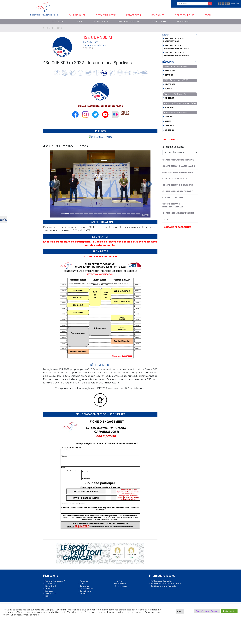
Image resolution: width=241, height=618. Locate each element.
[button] (51, 184)
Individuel (169, 70)
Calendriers (100, 21)
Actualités (58, 21)
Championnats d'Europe (177, 191)
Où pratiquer (77, 15)
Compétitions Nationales (178, 166)
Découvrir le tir (106, 15)
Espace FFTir (133, 15)
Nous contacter (121, 586)
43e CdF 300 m (97, 37)
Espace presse (120, 583)
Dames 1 (168, 121)
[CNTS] (3, 219)
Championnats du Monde (178, 213)
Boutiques (157, 15)
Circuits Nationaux (174, 178)
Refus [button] (179, 611)
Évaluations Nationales (177, 172)
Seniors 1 (169, 98)
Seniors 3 (169, 117)
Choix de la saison (173, 147)
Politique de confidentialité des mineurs (166, 583)
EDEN (208, 15)
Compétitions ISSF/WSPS (177, 185)
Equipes (168, 75)
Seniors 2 (169, 107)
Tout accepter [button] (229, 611)
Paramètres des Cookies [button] (207, 611)
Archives (118, 581)
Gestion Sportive (128, 21)
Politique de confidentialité (161, 581)
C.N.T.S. (78, 21)
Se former (183, 21)
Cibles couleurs (184, 15)
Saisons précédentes (177, 227)
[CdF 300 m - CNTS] (100, 138)
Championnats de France (95, 45)
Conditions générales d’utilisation (163, 586)
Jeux (165, 219)
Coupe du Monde (172, 197)
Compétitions (158, 21)
